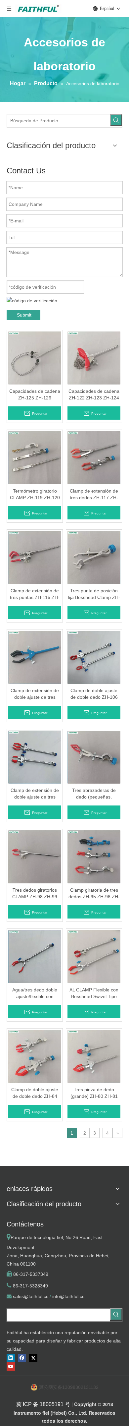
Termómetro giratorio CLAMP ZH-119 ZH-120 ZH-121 (35, 494)
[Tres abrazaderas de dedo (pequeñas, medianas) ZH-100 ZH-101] (93, 756)
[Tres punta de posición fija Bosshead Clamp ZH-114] (93, 557)
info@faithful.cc (68, 1296)
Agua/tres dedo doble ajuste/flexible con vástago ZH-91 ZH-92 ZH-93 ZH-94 (35, 993)
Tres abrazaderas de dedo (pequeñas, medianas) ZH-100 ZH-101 (94, 794)
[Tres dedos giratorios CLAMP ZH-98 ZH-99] (34, 856)
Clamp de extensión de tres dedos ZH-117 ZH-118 (94, 494)
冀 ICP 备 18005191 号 (43, 1404)
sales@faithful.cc (30, 1296)
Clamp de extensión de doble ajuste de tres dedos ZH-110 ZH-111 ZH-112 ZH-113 (35, 694)
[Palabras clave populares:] (116, 120)
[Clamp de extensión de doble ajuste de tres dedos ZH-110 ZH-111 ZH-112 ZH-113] (34, 657)
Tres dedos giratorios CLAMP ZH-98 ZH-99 (34, 893)
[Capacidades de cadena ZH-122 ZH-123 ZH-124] (93, 357)
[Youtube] (11, 1366)
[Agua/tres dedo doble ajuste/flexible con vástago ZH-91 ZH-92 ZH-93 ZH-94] (34, 956)
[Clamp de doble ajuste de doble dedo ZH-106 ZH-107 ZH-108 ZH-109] (93, 657)
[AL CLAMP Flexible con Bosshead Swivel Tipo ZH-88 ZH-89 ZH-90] (93, 956)
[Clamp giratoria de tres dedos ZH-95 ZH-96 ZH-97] (93, 856)
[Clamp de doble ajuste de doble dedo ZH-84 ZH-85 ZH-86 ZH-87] (34, 1056)
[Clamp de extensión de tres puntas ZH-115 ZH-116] (34, 557)
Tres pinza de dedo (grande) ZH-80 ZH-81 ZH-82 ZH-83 (94, 1093)
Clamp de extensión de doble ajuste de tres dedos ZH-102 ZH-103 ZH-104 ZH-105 (35, 794)
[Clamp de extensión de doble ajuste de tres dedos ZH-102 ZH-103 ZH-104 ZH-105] (34, 756)
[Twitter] (33, 1358)
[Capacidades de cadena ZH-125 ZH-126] (34, 357)
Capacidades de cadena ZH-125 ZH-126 (34, 394)
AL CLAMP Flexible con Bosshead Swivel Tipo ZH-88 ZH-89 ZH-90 (93, 993)
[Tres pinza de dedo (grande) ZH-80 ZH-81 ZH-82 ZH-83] (93, 1056)
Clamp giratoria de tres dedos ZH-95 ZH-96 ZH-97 (94, 893)
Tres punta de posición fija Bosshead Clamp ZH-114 (94, 594)
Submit (24, 315)
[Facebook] (22, 1358)
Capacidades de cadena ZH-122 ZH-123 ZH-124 (93, 394)
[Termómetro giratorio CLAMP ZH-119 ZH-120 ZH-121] (34, 457)
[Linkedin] (11, 1358)
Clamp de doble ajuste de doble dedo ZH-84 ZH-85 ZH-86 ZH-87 (34, 1093)
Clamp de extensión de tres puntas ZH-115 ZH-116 (35, 594)
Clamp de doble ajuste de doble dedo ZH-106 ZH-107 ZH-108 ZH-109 (94, 694)
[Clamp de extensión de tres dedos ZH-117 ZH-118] (93, 457)
